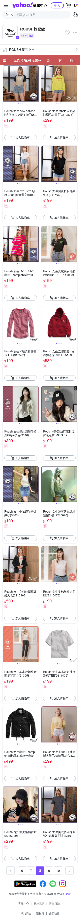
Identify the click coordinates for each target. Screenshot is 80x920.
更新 (68, 893)
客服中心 (23, 903)
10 (58, 870)
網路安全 (26, 913)
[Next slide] (36, 83)
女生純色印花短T (62, 60)
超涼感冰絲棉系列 (51, 60)
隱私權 (40, 913)
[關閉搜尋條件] (12, 14)
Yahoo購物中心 (29, 5)
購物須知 (54, 903)
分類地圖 (54, 913)
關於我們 (39, 903)
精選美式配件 (74, 60)
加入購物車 (22, 137)
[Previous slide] (5, 83)
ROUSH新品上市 (22, 49)
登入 (57, 5)
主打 (6, 60)
